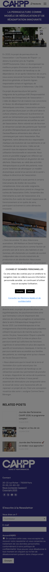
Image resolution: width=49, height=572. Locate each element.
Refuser (30, 291)
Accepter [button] (19, 291)
